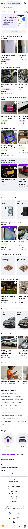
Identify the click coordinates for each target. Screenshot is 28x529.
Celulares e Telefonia (7, 459)
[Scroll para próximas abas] (25, 454)
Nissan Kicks (13, 402)
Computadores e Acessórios (9, 467)
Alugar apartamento (6, 421)
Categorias (7, 12)
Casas (3, 470)
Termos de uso (14, 484)
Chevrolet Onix (4, 393)
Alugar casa (24, 421)
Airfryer (3, 409)
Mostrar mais (15, 474)
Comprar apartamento (12, 418)
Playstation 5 (9, 409)
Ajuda (14, 479)
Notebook (24, 409)
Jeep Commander (16, 396)
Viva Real (14, 501)
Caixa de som (17, 409)
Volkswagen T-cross (6, 396)
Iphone (12, 405)
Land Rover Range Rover (7, 399)
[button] (14, 3)
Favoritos (18, 12)
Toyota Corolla (4, 402)
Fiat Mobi (19, 402)
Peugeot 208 (13, 393)
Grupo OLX (14, 496)
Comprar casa (16, 421)
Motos (3, 465)
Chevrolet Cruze (5, 405)
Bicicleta (3, 418)
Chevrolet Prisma (19, 399)
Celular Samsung (19, 405)
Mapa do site (14, 491)
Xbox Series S (18, 415)
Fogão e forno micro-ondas (8, 412)
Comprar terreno (5, 424)
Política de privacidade (14, 486)
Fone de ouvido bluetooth (7, 415)
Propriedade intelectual (14, 489)
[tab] (8, 454)
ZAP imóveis (14, 498)
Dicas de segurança (14, 481)
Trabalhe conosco (14, 494)
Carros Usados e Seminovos (9, 462)
